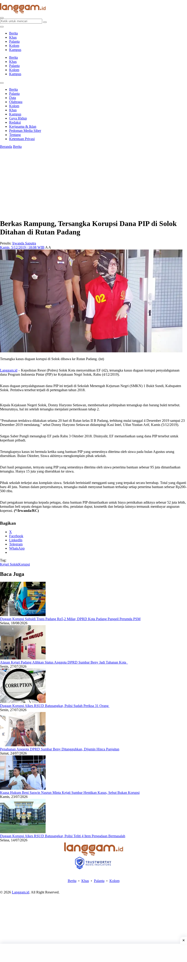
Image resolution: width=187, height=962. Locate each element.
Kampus (15, 50)
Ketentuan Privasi (22, 139)
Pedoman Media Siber (25, 131)
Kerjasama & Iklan (22, 126)
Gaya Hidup (18, 118)
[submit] (45, 22)
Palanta (14, 41)
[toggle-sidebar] (2, 26)
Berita (13, 33)
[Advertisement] (93, 953)
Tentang (15, 135)
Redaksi (15, 122)
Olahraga (15, 102)
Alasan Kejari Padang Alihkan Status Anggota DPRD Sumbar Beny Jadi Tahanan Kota (64, 662)
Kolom (14, 46)
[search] (2, 18)
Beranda (6, 147)
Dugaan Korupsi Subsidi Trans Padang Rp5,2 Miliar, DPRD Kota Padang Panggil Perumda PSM (70, 619)
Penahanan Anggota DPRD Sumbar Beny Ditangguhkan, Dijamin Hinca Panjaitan (59, 749)
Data (12, 98)
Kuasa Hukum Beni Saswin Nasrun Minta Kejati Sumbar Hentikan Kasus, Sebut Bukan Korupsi (70, 793)
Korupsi (24, 564)
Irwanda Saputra (24, 243)
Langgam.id (8, 370)
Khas (13, 37)
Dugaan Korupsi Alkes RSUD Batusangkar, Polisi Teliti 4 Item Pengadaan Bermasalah (62, 836)
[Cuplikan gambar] (23, 615)
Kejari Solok (9, 564)
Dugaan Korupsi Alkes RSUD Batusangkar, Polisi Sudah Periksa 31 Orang (54, 706)
